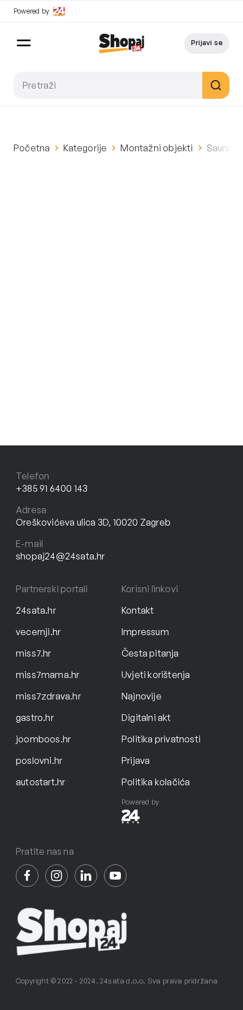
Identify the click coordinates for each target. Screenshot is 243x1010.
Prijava (136, 760)
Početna (32, 148)
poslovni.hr (39, 760)
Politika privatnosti (161, 739)
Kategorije (85, 148)
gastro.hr (35, 717)
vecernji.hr (38, 631)
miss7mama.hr (47, 674)
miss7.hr (33, 653)
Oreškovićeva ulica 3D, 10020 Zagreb (93, 522)
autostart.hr (40, 782)
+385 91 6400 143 (52, 488)
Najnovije (142, 696)
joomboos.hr (43, 739)
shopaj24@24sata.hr (60, 556)
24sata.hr (36, 610)
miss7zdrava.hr (48, 696)
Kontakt (138, 610)
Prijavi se (207, 42)
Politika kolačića (156, 782)
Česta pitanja (150, 653)
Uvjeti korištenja (156, 674)
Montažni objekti (156, 148)
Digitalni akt (146, 717)
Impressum (145, 631)
